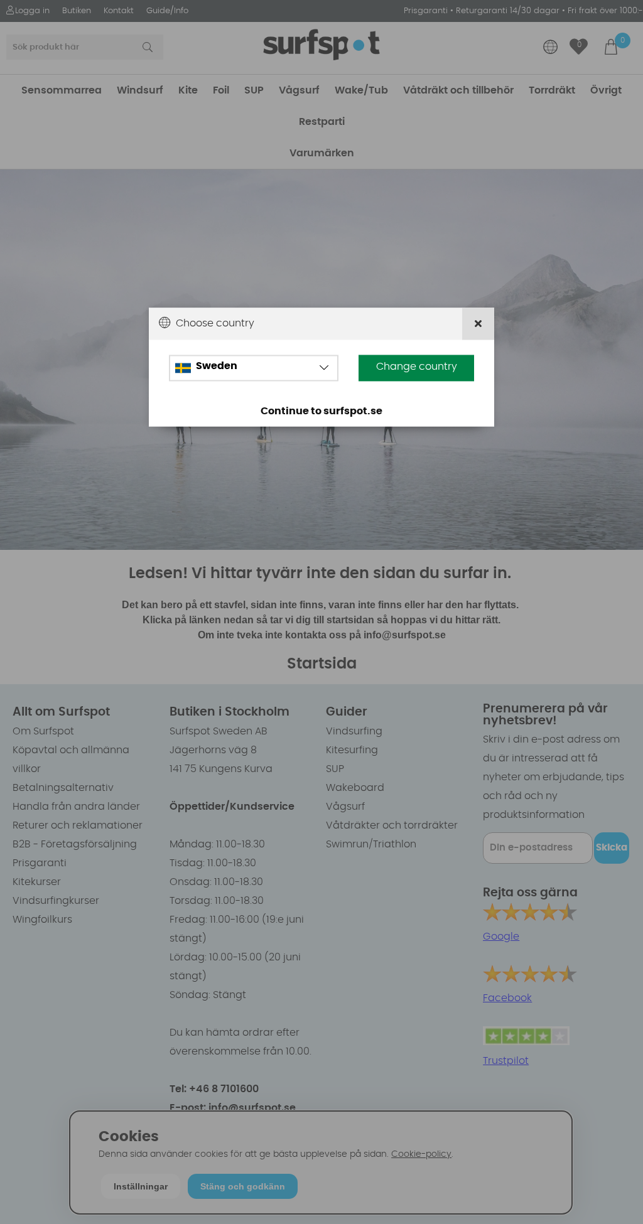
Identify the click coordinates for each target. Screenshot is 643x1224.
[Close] (478, 324)
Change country (416, 367)
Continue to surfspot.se (321, 412)
